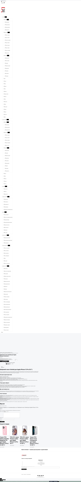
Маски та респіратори (7, 322)
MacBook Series (8, 127)
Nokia (5, 104)
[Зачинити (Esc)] (5, 479)
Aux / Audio (6, 232)
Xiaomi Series (7, 150)
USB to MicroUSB (7, 253)
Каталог (4, 352)
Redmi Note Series (8, 155)
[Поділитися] (3, 479)
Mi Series (7, 63)
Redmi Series (7, 68)
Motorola (6, 101)
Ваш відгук (1, 417)
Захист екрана (4, 119)
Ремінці (3, 186)
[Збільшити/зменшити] (0, 479)
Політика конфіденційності (41, 463)
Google (5, 96)
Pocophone (7, 73)
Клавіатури (6, 286)
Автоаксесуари (4, 235)
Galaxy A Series (7, 137)
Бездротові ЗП (6, 199)
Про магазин (41, 461)
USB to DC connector (7, 263)
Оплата (41, 462)
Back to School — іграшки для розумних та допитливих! (35, 449)
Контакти (41, 464)
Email (1, 420)
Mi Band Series (7, 163)
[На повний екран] (2, 479)
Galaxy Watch (7, 145)
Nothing (6, 114)
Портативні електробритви (8, 309)
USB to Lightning (7, 250)
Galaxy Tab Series (8, 50)
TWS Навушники (6, 214)
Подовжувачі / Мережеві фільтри (8, 209)
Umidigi (5, 109)
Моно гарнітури (6, 227)
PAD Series (7, 168)
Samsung (6, 32)
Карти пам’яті (6, 299)
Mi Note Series (7, 60)
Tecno (5, 81)
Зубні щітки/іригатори (7, 304)
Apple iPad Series (8, 27)
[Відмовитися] (58, 481)
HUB (5, 258)
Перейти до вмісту (2, 0)
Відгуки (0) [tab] (2, 367)
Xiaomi (5, 55)
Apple (5, 19)
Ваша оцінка (2, 411)
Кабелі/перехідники (4, 245)
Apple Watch (6, 268)
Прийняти (51, 481)
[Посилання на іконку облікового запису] (1, 1)
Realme (5, 86)
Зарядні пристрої (4, 196)
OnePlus (6, 91)
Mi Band (5, 191)
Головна (1, 352)
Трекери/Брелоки (7, 327)
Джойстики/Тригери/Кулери (8, 291)
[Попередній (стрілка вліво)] (0, 480)
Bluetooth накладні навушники (8, 217)
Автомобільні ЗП (7, 204)
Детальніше (55, 481)
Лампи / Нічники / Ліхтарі (7, 276)
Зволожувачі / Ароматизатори (8, 317)
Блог (41, 465)
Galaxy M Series (8, 45)
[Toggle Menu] (6, 17)
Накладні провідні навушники (8, 222)
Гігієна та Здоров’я (7, 314)
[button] (6, 19)
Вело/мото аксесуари (7, 281)
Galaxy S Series (7, 37)
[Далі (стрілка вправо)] (2, 480)
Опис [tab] (2, 366)
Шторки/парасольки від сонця (8, 240)
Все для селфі (6, 294)
